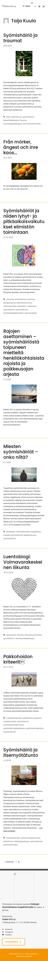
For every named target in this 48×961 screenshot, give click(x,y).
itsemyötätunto (13, 838)
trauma (23, 120)
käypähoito (36, 531)
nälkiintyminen (10, 306)
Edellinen (8, 861)
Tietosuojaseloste (31, 954)
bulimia (31, 299)
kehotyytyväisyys (21, 841)
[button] (32, 3)
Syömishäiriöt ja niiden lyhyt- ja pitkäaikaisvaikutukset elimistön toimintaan (23, 221)
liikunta (20, 635)
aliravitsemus (21, 299)
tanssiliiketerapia (11, 120)
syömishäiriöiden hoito (13, 724)
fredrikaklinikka (23, 531)
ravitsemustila (9, 721)
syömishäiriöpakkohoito (14, 728)
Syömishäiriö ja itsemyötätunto (20, 752)
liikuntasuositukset (33, 635)
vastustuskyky (30, 313)
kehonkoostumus (24, 302)
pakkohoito (28, 718)
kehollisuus (16, 117)
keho (8, 117)
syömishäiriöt (22, 309)
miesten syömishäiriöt (13, 535)
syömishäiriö (28, 117)
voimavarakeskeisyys (25, 638)
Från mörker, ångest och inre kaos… (20, 147)
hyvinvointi (11, 635)
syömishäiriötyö (10, 844)
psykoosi (38, 718)
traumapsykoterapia (12, 123)
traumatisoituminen (32, 123)
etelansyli (10, 531)
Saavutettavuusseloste (24, 956)
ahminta (10, 299)
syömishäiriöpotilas (34, 728)
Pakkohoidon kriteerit (18, 659)
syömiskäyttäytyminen (13, 313)
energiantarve (9, 302)
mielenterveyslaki (14, 718)
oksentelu (22, 306)
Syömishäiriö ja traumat (20, 38)
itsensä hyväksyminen (30, 838)
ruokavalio (32, 306)
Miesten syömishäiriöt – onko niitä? (20, 451)
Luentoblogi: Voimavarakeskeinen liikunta (22, 562)
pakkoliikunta (30, 535)
